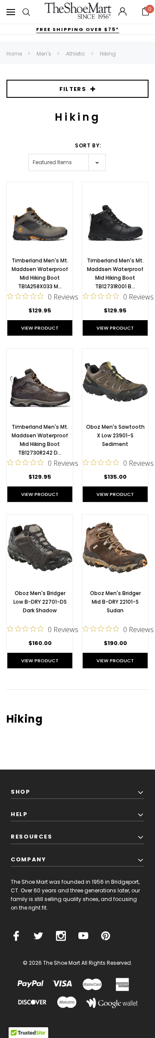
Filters (72, 89)
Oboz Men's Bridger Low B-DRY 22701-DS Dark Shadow (40, 601)
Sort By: (88, 145)
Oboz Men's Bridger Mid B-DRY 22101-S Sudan (115, 601)
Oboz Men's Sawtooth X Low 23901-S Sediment (115, 435)
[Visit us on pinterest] (105, 936)
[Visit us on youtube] (83, 936)
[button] (145, 12)
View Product (40, 327)
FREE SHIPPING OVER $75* (77, 29)
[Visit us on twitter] (38, 936)
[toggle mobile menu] (11, 12)
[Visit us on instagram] (61, 936)
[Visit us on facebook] (16, 936)
